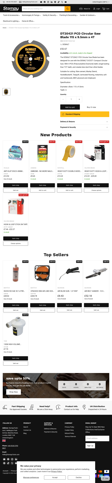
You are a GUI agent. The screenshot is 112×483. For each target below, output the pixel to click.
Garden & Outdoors (87, 15)
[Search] (67, 8)
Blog (24, 433)
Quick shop (15, 185)
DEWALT (66, 44)
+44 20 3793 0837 (11, 2)
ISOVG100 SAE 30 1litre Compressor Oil (14, 291)
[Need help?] (42, 408)
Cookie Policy (69, 430)
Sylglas (6, 168)
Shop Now (13, 392)
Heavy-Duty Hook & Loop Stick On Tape (95, 171)
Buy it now (91, 107)
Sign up (90, 445)
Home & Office (27, 21)
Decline (78, 477)
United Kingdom (100, 2)
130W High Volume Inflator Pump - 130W (13, 344)
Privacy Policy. (56, 471)
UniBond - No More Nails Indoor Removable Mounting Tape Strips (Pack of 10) (41, 171)
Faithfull (61, 168)
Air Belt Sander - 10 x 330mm (93, 291)
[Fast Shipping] (16, 408)
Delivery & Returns (50, 429)
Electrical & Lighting (11, 21)
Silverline (61, 288)
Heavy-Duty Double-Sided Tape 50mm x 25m (69, 171)
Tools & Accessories (11, 15)
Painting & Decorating (68, 15)
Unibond (33, 168)
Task (5, 341)
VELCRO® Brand (89, 168)
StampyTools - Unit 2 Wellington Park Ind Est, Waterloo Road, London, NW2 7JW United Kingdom (10, 433)
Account (5, 471)
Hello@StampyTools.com (29, 2)
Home (4, 28)
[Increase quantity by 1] (79, 99)
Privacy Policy (69, 427)
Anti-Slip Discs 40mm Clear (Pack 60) (13, 171)
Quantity (63, 94)
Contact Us (27, 430)
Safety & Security (49, 15)
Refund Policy (69, 433)
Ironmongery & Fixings (31, 15)
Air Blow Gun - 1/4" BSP (68, 291)
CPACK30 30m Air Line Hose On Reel (42, 291)
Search (25, 427)
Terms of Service (70, 436)
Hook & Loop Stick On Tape (15, 224)
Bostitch (7, 288)
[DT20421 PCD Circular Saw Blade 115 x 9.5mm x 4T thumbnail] (6, 91)
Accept (55, 477)
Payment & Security (50, 432)
